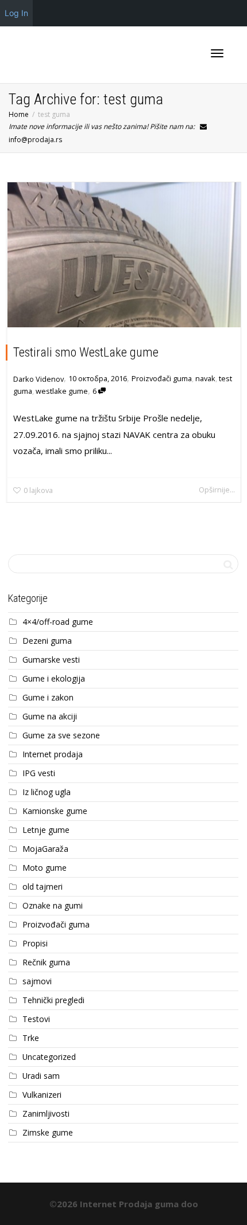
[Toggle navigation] (217, 53)
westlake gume (62, 391)
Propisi (35, 943)
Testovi (36, 1018)
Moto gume (44, 867)
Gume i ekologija (53, 678)
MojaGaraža (45, 848)
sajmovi (37, 981)
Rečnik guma (46, 962)
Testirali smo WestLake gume (86, 352)
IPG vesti (38, 773)
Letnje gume (46, 829)
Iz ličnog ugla (46, 791)
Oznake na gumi (52, 905)
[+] (124, 255)
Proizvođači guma (162, 378)
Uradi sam (41, 1075)
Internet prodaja (52, 754)
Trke (30, 1037)
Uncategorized (49, 1056)
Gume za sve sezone (61, 735)
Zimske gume (47, 1132)
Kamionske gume (54, 810)
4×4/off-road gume (57, 621)
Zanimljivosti (46, 1113)
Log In (16, 13)
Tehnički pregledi (53, 1000)
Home (19, 114)
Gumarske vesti (51, 659)
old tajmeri (42, 886)
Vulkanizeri (41, 1094)
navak (205, 378)
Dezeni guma (47, 640)
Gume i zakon (48, 697)
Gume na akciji (49, 716)
